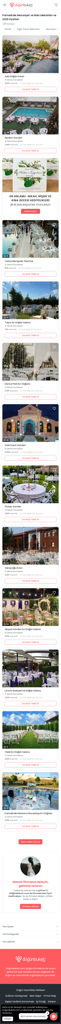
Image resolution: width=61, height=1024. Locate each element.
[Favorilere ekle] (54, 39)
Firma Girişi (50, 995)
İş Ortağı (41, 1001)
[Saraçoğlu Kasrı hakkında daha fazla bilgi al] (30, 546)
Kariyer (52, 1001)
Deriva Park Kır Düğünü (17, 384)
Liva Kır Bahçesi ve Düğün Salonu (23, 691)
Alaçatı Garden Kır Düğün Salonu (23, 629)
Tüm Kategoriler (10, 934)
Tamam (7, 1019)
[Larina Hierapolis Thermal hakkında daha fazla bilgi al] (30, 239)
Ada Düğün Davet (14, 76)
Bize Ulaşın (35, 995)
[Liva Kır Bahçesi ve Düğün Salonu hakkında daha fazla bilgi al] (30, 668)
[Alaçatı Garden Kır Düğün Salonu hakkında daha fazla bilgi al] (30, 607)
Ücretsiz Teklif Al (30, 89)
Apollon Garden (13, 138)
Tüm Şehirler (8, 941)
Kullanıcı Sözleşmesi (16, 995)
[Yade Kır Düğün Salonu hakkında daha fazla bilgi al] (30, 730)
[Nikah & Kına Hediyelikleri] (30, 188)
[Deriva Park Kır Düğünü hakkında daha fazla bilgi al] (30, 362)
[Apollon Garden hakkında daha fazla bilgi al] (30, 115)
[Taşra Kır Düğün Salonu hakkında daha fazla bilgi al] (30, 300)
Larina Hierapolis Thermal (19, 261)
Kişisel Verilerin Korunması (19, 1001)
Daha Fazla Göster (30, 841)
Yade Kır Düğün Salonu (17, 752)
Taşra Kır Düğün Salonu (17, 322)
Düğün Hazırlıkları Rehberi (30, 990)
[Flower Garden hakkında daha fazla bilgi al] (30, 484)
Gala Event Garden (15, 445)
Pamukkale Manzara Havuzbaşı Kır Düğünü (28, 813)
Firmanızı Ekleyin (30, 906)
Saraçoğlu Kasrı (13, 568)
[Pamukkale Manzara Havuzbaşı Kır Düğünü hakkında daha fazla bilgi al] (30, 791)
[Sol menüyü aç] (4, 4)
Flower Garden (13, 507)
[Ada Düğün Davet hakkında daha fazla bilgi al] (30, 54)
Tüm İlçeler (8, 926)
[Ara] (56, 4)
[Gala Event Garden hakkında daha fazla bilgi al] (30, 423)
